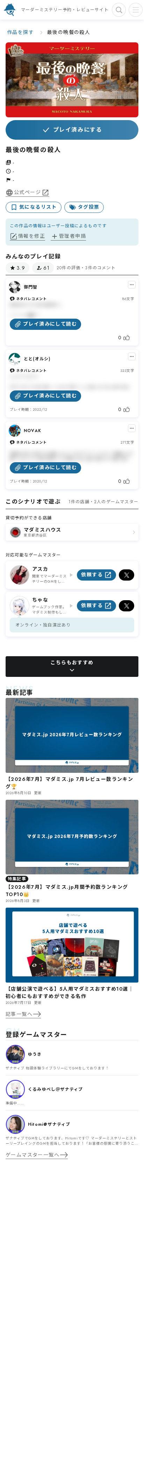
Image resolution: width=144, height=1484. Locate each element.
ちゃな (40, 599)
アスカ (40, 569)
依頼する (92, 574)
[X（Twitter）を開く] (126, 575)
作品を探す (20, 32)
